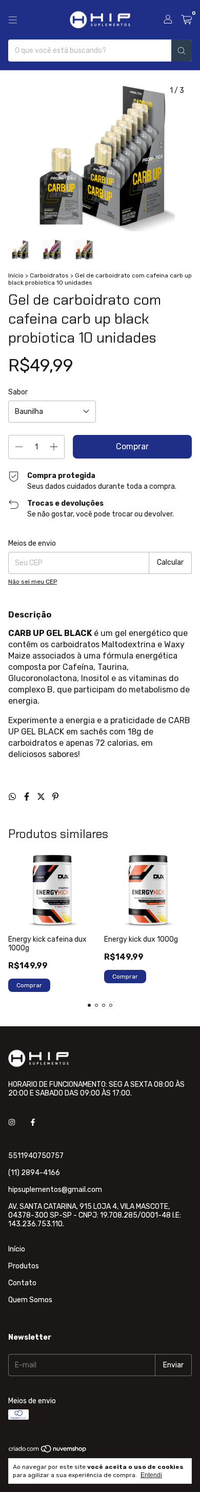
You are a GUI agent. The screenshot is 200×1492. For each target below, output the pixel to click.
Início (16, 275)
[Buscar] (181, 50)
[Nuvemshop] (48, 1451)
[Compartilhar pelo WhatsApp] (13, 797)
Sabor (18, 392)
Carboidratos (49, 275)
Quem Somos (30, 1300)
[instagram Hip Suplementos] (11, 1122)
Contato (22, 1283)
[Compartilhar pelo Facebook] (28, 797)
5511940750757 (36, 1155)
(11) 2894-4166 (34, 1172)
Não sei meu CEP (32, 581)
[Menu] (12, 20)
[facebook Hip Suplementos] (32, 1122)
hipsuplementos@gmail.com (55, 1189)
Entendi (151, 1475)
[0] (186, 20)
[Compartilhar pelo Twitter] (42, 797)
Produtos (23, 1266)
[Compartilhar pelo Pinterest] (55, 797)
